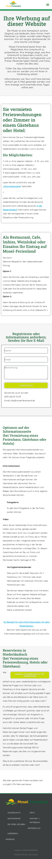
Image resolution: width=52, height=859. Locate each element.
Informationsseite (12, 186)
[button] (47, 4)
